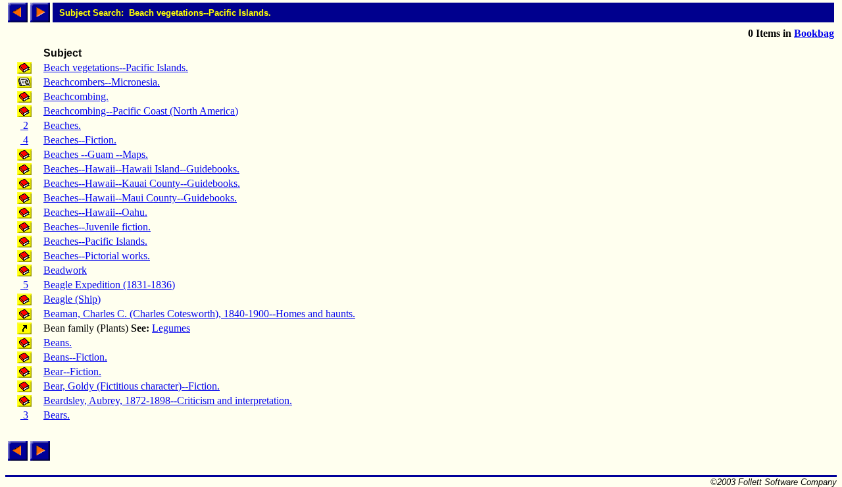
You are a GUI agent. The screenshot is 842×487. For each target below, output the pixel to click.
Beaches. (62, 125)
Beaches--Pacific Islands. (95, 241)
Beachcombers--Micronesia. (101, 82)
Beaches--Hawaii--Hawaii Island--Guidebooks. (141, 168)
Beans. (57, 342)
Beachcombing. (76, 96)
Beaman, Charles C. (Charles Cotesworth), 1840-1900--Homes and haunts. (199, 313)
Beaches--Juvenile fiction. (97, 226)
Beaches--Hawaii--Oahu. (95, 212)
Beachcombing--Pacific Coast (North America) (140, 110)
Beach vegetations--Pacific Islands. (115, 67)
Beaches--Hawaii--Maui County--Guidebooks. (140, 197)
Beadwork (65, 270)
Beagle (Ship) (72, 299)
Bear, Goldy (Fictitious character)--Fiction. (131, 386)
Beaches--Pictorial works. (96, 255)
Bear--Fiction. (72, 371)
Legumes (171, 328)
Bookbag (814, 33)
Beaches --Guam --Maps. (95, 154)
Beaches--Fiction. (79, 139)
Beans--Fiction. (75, 357)
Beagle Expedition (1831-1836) (109, 284)
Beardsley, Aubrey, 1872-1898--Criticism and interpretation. (167, 400)
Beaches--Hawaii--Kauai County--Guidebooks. (141, 183)
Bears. (56, 415)
